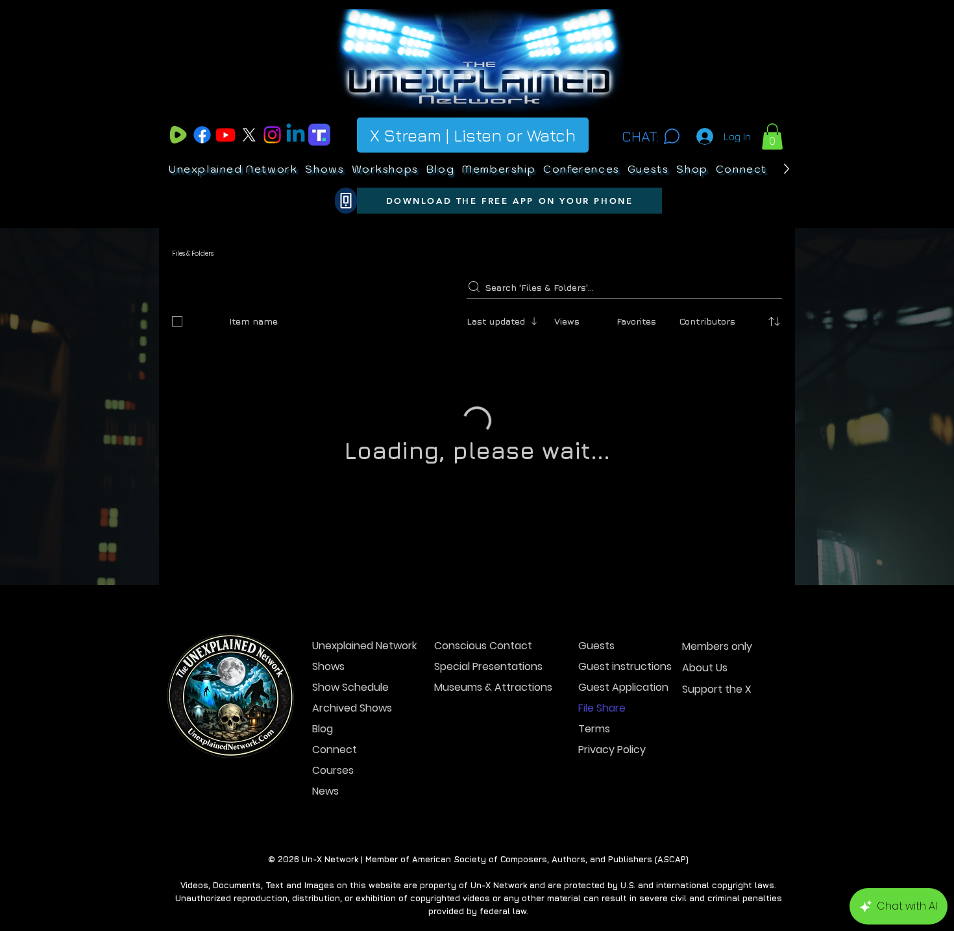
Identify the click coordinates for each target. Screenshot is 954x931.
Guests (596, 717)
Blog (322, 800)
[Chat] (671, 136)
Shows (328, 738)
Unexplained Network (358, 717)
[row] (477, 319)
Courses (333, 842)
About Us (705, 739)
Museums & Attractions (480, 759)
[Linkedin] (295, 134)
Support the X (717, 761)
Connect (334, 821)
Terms (594, 800)
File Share (602, 780)
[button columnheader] (774, 321)
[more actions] (774, 376)
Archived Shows (352, 780)
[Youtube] (225, 134)
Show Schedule (350, 759)
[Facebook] (202, 134)
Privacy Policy (612, 821)
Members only (717, 718)
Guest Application (623, 759)
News (325, 863)
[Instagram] (272, 134)
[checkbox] (177, 321)
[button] (772, 136)
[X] (249, 134)
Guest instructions (624, 738)
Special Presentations (480, 738)
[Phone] (346, 201)
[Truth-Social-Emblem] (319, 134)
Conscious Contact (480, 717)
